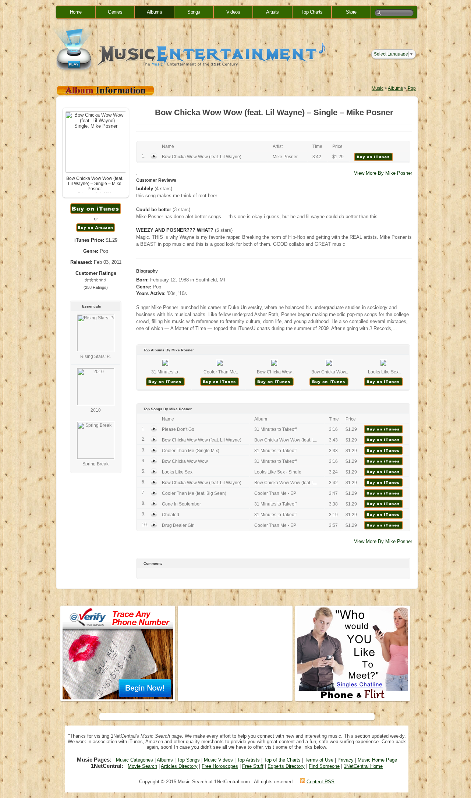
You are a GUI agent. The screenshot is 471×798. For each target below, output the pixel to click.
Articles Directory (179, 766)
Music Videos (218, 760)
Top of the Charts (282, 760)
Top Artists (248, 760)
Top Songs (188, 760)
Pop (412, 88)
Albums (154, 12)
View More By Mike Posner (383, 173)
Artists (272, 12)
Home (76, 12)
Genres (115, 12)
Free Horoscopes (220, 766)
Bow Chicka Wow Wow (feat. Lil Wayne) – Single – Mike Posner (94, 183)
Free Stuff (252, 766)
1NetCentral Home (363, 766)
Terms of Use (319, 760)
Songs (193, 12)
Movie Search (142, 766)
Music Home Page (377, 760)
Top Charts (312, 12)
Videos (233, 12)
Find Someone (324, 766)
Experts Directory (286, 766)
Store (351, 12)
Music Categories (134, 760)
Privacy (345, 760)
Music (377, 88)
